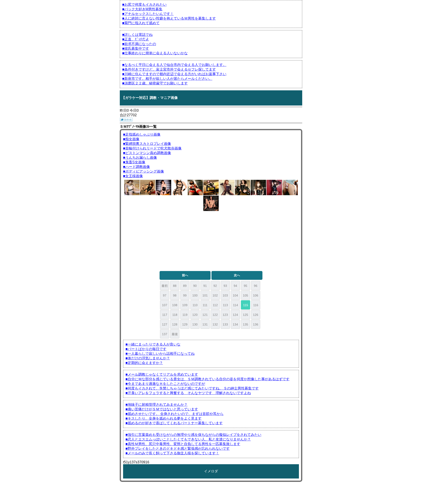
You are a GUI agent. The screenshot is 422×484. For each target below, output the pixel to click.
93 (225, 285)
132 (215, 324)
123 (225, 315)
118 (174, 315)
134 (235, 324)
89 (185, 285)
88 (174, 285)
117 (164, 315)
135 (245, 324)
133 (225, 324)
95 (245, 285)
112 (215, 305)
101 (205, 295)
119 (184, 315)
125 (245, 315)
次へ (237, 275)
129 (184, 324)
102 (215, 295)
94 (235, 285)
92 (215, 285)
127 (164, 324)
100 (195, 295)
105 (245, 295)
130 (195, 324)
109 (184, 305)
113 (225, 305)
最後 (175, 334)
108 (174, 305)
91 (205, 285)
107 (164, 305)
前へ (185, 275)
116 (255, 305)
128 (174, 324)
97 (164, 295)
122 (215, 315)
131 (205, 324)
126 (255, 315)
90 (195, 285)
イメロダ (211, 471)
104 (235, 295)
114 (235, 305)
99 (185, 295)
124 (235, 315)
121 (205, 315)
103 (225, 295)
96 (255, 285)
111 (205, 305)
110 (195, 305)
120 (195, 315)
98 (174, 295)
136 (255, 324)
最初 (165, 285)
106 (255, 295)
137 (164, 334)
